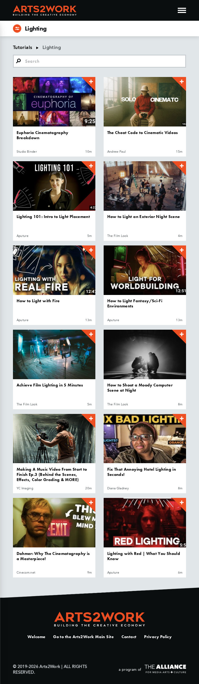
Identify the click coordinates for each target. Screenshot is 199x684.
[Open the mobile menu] (182, 10)
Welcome (36, 636)
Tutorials (22, 47)
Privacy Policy (158, 636)
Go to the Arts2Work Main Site (83, 636)
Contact (129, 636)
